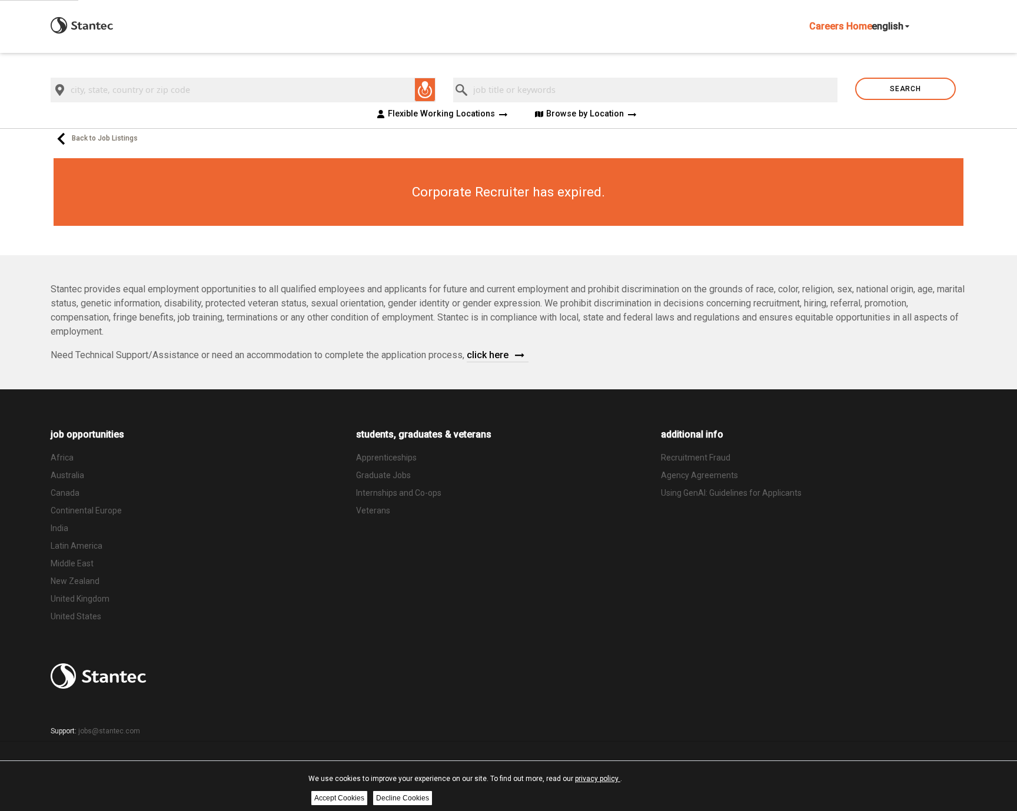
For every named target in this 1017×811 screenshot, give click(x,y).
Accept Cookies (339, 798)
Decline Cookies (402, 798)
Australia (67, 475)
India (59, 528)
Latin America (76, 545)
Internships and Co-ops (398, 493)
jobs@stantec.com (109, 731)
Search (905, 89)
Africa (62, 457)
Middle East (72, 563)
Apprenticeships (386, 457)
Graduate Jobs (383, 475)
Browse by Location (585, 114)
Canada (65, 493)
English (887, 26)
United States (76, 616)
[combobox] (243, 90)
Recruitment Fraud (695, 457)
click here (489, 355)
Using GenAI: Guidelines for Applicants (731, 493)
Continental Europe (86, 510)
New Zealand (75, 581)
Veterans (373, 510)
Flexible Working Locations (441, 114)
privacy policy (597, 779)
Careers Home (840, 26)
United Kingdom (80, 598)
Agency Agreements (699, 475)
